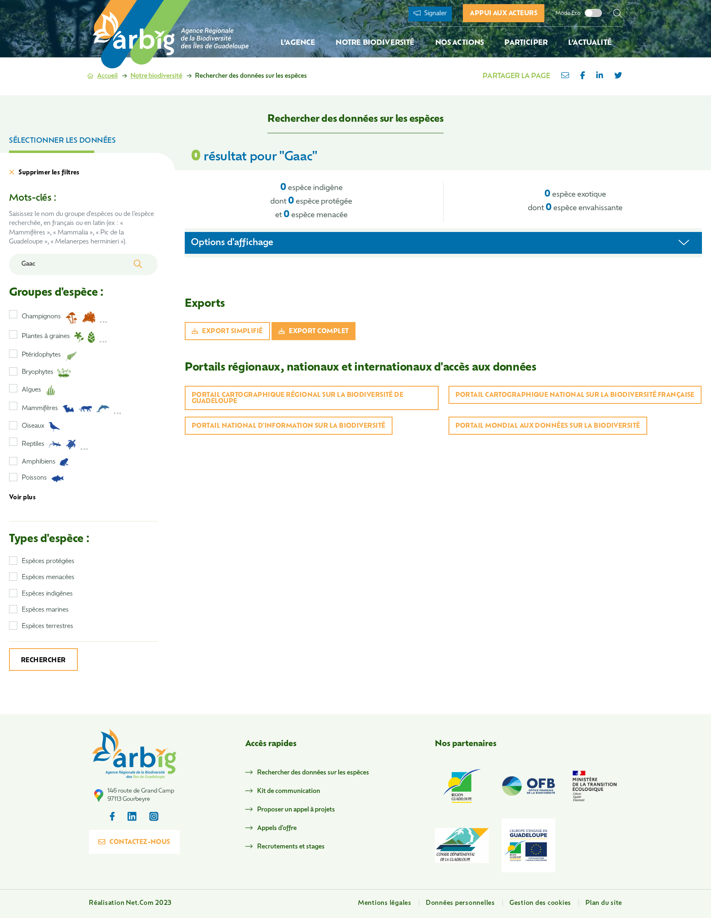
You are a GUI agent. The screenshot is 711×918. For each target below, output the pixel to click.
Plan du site (604, 903)
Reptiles (33, 444)
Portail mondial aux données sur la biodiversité (547, 426)
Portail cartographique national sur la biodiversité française (575, 395)
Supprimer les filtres (49, 173)
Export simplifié (232, 332)
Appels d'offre (277, 828)
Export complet (319, 332)
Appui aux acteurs (503, 14)
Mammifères (40, 409)
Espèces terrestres (47, 627)
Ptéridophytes (41, 355)
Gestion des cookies (540, 903)
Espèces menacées (48, 578)
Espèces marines (45, 610)
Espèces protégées (48, 562)
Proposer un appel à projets (296, 810)
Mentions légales (384, 903)
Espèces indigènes (47, 594)
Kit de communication (288, 791)
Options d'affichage (232, 243)
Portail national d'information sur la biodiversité (289, 426)
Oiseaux (33, 426)
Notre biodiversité (156, 76)
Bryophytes (37, 372)
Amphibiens (39, 462)
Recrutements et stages (291, 847)
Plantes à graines (46, 337)
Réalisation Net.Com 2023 (130, 903)
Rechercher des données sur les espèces (313, 773)
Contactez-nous (139, 842)
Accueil (107, 76)
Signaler (435, 14)
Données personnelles (460, 903)
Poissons (34, 478)
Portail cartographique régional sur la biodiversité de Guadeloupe (297, 398)
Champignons (41, 317)
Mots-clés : (32, 198)
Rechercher (43, 661)
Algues (31, 390)
